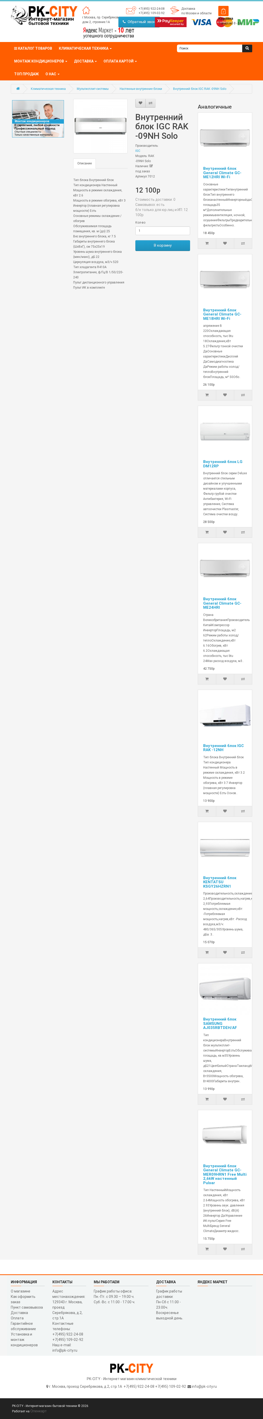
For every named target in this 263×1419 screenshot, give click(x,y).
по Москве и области (196, 13)
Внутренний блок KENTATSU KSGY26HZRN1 (219, 882)
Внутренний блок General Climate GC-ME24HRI (222, 603)
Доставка (188, 8)
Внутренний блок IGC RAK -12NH (223, 747)
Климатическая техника (48, 89)
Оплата (17, 1318)
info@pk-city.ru (204, 1386)
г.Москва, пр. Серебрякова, (101, 17)
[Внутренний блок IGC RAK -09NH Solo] (100, 126)
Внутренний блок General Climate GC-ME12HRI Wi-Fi (222, 172)
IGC (137, 151)
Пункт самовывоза (27, 1307)
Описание (84, 163)
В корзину (163, 245)
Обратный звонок (143, 21)
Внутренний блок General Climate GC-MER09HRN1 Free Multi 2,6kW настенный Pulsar (225, 1174)
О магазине (20, 1291)
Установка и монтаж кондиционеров (24, 1339)
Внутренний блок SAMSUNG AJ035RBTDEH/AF (220, 1023)
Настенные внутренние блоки (141, 89)
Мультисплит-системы (93, 89)
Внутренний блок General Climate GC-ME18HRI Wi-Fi (222, 314)
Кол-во (140, 222)
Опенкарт (38, 1411)
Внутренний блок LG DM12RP (222, 463)
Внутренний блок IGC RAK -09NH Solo (199, 89)
